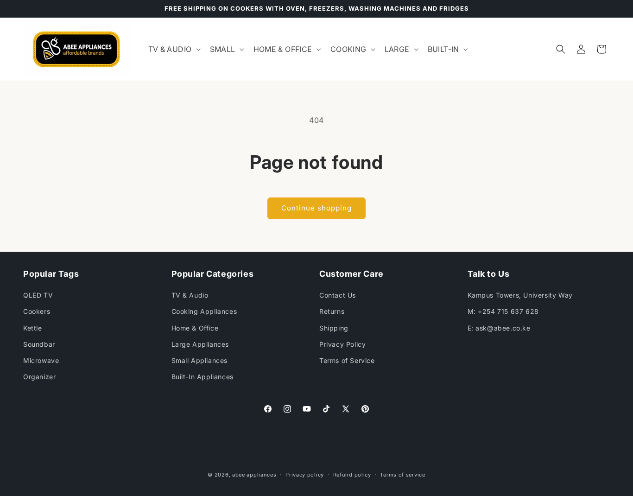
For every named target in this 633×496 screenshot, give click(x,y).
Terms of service (402, 474)
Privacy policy (304, 474)
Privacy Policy (342, 344)
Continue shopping (316, 207)
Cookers (36, 312)
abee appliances (254, 474)
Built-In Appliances (202, 377)
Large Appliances (200, 344)
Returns (331, 312)
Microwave (41, 360)
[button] (173, 49)
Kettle (32, 328)
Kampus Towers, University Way (520, 295)
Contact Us (337, 295)
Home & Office (195, 328)
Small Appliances (199, 360)
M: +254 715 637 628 (503, 312)
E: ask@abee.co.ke (499, 328)
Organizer (39, 377)
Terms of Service (347, 360)
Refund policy (352, 474)
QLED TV (38, 295)
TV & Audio (190, 295)
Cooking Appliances (204, 312)
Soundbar (39, 344)
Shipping (333, 328)
